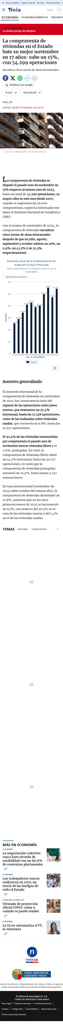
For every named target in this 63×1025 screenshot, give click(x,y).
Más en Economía (20, 844)
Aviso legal (6, 1003)
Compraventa (39, 528)
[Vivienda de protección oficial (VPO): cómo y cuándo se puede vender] (53, 906)
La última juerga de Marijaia (19, 30)
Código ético (17, 1009)
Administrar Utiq (48, 1009)
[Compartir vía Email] (34, 78)
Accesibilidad (32, 1009)
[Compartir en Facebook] (5, 78)
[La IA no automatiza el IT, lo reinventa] (53, 927)
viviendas (22, 528)
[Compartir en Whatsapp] (20, 78)
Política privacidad (23, 1003)
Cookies (5, 1009)
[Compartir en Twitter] (13, 78)
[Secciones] (3, 10)
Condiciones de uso (43, 1003)
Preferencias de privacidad (14, 1014)
